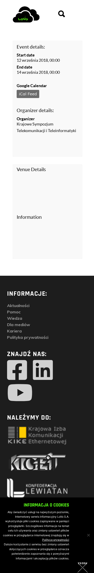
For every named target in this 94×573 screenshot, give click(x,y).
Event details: (31, 46)
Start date (26, 55)
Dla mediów (18, 324)
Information (29, 217)
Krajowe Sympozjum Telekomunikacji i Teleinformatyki (46, 127)
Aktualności (18, 305)
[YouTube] (20, 392)
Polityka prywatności (27, 337)
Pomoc (14, 312)
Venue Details (31, 169)
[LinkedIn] (43, 370)
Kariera (14, 331)
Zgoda (82, 563)
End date (24, 67)
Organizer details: (35, 110)
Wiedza (14, 318)
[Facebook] (17, 370)
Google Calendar (32, 85)
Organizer (26, 118)
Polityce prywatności (55, 539)
